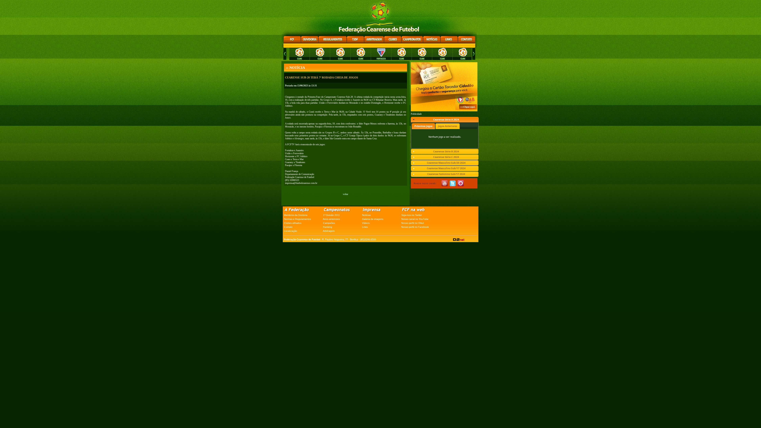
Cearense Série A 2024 (446, 119)
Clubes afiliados (292, 223)
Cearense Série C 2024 (446, 157)
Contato (288, 227)
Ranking (327, 227)
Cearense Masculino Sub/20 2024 (446, 162)
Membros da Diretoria (295, 215)
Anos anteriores (331, 219)
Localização (290, 231)
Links (365, 227)
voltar (345, 194)
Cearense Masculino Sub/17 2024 (446, 168)
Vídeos (366, 223)
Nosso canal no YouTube (414, 219)
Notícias (366, 215)
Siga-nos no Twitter (411, 215)
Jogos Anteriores (447, 126)
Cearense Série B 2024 (446, 151)
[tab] (445, 119)
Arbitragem (329, 231)
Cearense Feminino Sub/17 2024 (446, 174)
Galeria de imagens (372, 219)
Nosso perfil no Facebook (415, 227)
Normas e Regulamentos (297, 219)
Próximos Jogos (423, 126)
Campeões (329, 223)
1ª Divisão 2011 (331, 215)
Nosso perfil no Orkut (412, 223)
